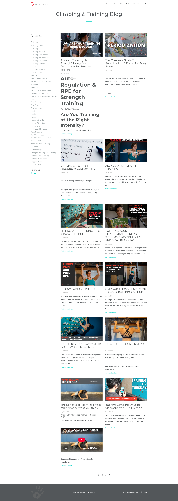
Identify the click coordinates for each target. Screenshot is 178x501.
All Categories (37, 46)
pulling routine (37, 141)
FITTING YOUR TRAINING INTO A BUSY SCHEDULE (80, 232)
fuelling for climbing (40, 93)
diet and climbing (38, 72)
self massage (36, 149)
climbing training (38, 63)
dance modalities (38, 69)
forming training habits (41, 90)
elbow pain (35, 75)
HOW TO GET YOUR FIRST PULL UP (126, 346)
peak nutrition (37, 132)
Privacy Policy (91, 492)
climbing (34, 49)
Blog (121, 4)
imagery (34, 117)
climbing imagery (38, 51)
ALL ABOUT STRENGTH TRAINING (120, 167)
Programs (109, 4)
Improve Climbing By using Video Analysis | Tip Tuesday (123, 406)
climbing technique (39, 60)
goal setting (36, 102)
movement (35, 126)
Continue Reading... (67, 134)
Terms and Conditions (79, 492)
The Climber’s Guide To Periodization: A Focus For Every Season (125, 63)
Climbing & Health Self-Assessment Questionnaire (78, 167)
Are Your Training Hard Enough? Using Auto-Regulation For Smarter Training (76, 65)
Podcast (116, 4)
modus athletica (38, 123)
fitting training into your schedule (41, 82)
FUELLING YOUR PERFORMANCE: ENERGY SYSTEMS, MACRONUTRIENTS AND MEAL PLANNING (124, 235)
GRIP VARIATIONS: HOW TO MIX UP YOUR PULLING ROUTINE (126, 291)
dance (33, 66)
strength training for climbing (43, 152)
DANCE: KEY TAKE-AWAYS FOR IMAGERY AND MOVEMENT (81, 346)
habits (33, 114)
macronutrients (37, 120)
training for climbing (40, 155)
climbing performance (40, 57)
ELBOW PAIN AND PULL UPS (79, 289)
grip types (35, 105)
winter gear (36, 164)
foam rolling (36, 87)
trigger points (37, 161)
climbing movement (39, 54)
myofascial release (39, 129)
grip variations (37, 108)
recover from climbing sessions (40, 145)
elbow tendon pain (39, 78)
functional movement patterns (44, 96)
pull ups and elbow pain (41, 138)
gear (33, 99)
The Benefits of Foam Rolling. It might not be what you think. (81, 406)
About (139, 4)
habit (33, 111)
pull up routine (37, 135)
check (107, 424)
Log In (144, 4)
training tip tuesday (39, 158)
